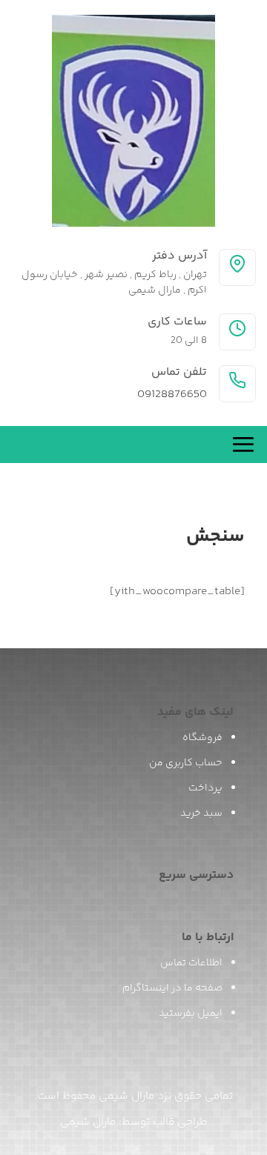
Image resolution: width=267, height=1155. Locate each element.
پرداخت (205, 788)
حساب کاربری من (185, 763)
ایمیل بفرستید (190, 1013)
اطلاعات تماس (191, 963)
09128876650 (172, 395)
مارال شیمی (88, 1122)
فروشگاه (202, 738)
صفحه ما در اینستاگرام (172, 988)
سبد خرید (201, 813)
